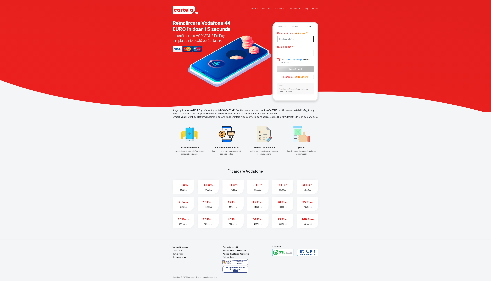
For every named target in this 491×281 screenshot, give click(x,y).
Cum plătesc (294, 8)
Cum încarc (279, 8)
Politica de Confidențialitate (234, 251)
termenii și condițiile (295, 60)
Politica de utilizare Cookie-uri (235, 254)
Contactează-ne (179, 257)
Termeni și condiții (230, 247)
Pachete (266, 8)
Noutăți (315, 8)
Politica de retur (229, 257)
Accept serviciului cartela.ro (296, 61)
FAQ (306, 8)
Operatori (254, 8)
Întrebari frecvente (180, 247)
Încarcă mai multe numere (295, 77)
